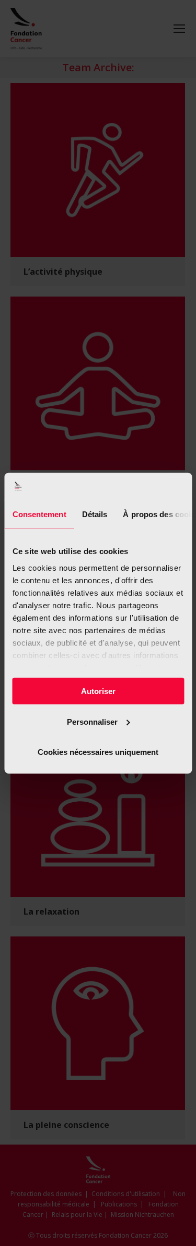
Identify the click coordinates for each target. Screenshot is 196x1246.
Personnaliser (92, 721)
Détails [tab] (94, 514)
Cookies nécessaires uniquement (98, 752)
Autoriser (98, 691)
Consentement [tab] (39, 514)
